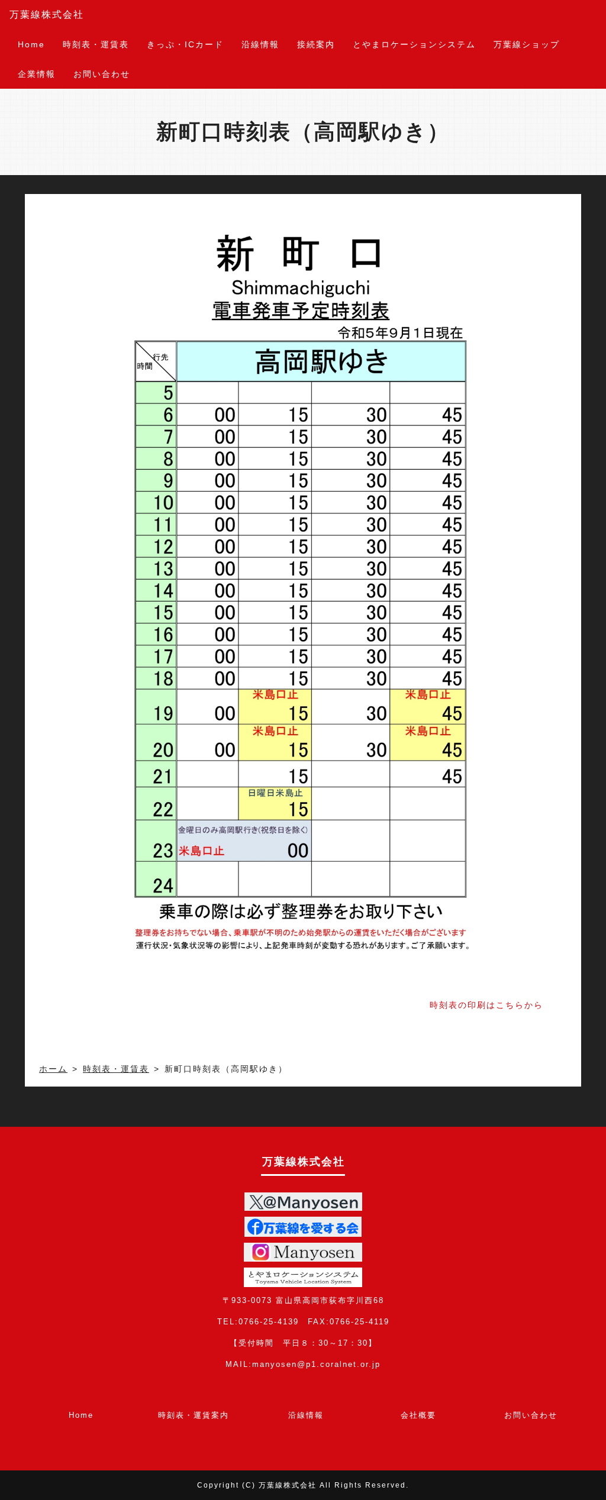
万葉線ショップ (527, 44)
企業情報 (37, 74)
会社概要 (418, 1415)
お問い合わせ (101, 74)
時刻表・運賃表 (96, 44)
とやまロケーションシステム (414, 44)
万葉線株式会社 (46, 14)
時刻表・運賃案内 (193, 1415)
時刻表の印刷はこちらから (486, 1005)
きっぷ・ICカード (185, 44)
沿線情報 (260, 44)
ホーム (53, 1069)
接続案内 (316, 44)
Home (31, 44)
